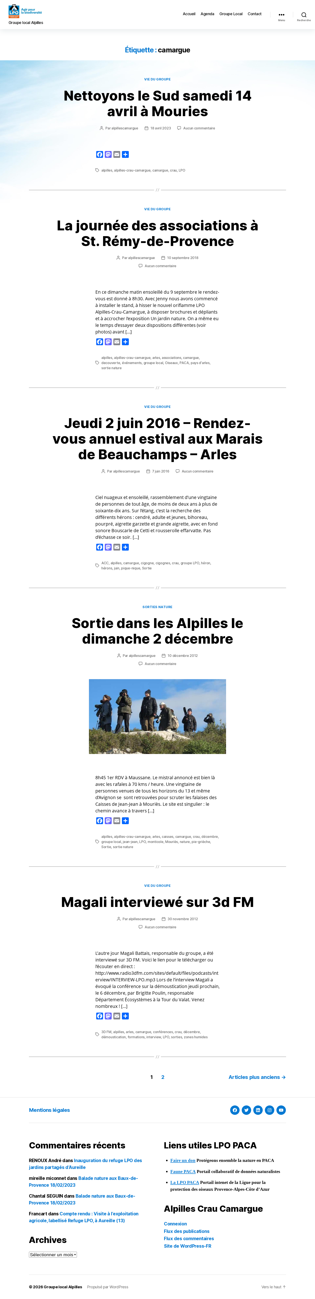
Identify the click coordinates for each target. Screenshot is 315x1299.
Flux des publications (186, 1231)
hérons (106, 568)
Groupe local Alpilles (63, 1287)
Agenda (207, 14)
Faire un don (182, 1160)
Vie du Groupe (157, 79)
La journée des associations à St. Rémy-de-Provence (157, 233)
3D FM (106, 1032)
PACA (184, 363)
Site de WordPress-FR (187, 1246)
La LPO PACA (184, 1182)
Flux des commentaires (189, 1238)
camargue (160, 170)
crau (173, 170)
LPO (182, 170)
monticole (156, 842)
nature (185, 842)
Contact (255, 14)
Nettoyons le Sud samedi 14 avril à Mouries (158, 103)
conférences (163, 1032)
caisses (167, 836)
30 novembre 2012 (183, 919)
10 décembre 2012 (183, 655)
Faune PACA (183, 1172)
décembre (209, 836)
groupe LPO (190, 563)
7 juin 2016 (160, 471)
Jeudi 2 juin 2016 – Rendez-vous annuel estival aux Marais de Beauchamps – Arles (157, 438)
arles (156, 357)
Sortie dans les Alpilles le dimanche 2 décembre (157, 631)
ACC (105, 563)
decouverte (110, 363)
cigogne (147, 563)
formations (136, 1037)
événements (132, 363)
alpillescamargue (124, 128)
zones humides (196, 1037)
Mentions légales (49, 1110)
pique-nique (130, 568)
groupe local (153, 363)
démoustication (113, 1037)
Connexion (175, 1223)
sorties (176, 1037)
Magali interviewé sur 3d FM (157, 902)
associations (171, 357)
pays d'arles (200, 363)
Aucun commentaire (199, 128)
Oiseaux (171, 363)
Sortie (147, 568)
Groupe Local (230, 14)
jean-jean (130, 842)
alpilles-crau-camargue (132, 170)
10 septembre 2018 (182, 258)
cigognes (163, 563)
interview (153, 1037)
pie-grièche (201, 842)
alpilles (106, 170)
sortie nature (111, 368)
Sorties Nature (157, 607)
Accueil (189, 14)
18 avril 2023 (160, 128)
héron (205, 563)
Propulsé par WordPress (107, 1287)
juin (116, 568)
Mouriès (171, 842)
